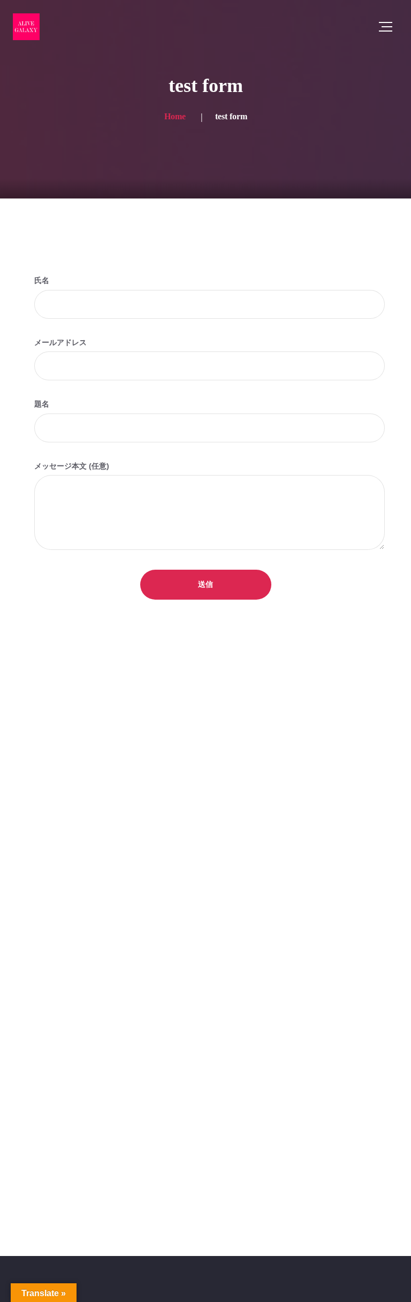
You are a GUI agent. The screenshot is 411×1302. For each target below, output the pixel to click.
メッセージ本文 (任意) (71, 466)
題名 (41, 404)
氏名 (41, 280)
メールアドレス (60, 342)
